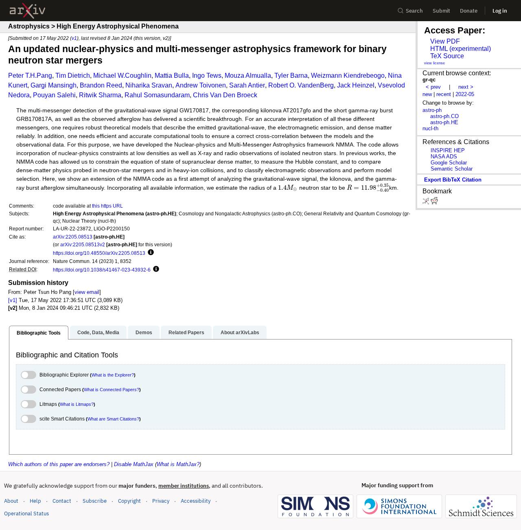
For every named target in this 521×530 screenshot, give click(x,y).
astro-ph (432, 110)
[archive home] (27, 11)
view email (86, 292)
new (427, 94)
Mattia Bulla (172, 75)
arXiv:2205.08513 (72, 236)
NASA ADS (444, 156)
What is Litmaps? (77, 404)
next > (465, 87)
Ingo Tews (206, 75)
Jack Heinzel (355, 85)
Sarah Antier (247, 85)
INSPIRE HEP (448, 150)
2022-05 (464, 94)
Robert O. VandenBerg (301, 85)
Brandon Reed (101, 85)
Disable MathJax (133, 464)
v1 (74, 38)
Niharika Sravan (148, 85)
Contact (62, 500)
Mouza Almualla (248, 75)
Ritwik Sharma (100, 95)
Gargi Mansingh (54, 85)
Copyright (129, 500)
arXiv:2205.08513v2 (82, 244)
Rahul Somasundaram (157, 95)
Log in (500, 10)
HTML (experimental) (460, 48)
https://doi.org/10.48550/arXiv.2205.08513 (99, 253)
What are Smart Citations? (113, 418)
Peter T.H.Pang (30, 75)
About (11, 500)
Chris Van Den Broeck (225, 95)
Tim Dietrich (72, 75)
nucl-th (430, 128)
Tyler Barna (291, 75)
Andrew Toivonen (200, 85)
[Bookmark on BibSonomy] (426, 202)
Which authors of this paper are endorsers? (58, 464)
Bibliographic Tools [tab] (39, 333)
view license (434, 63)
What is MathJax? (178, 464)
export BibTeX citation (453, 180)
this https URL (107, 205)
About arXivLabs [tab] (240, 332)
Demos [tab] (144, 332)
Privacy (160, 500)
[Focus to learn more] (149, 252)
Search (414, 10)
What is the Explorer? (113, 374)
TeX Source (447, 56)
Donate (468, 10)
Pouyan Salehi (54, 95)
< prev (433, 87)
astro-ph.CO (444, 116)
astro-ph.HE (444, 122)
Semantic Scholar (452, 169)
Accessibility (195, 500)
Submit (441, 10)
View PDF (445, 41)
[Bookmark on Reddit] (434, 202)
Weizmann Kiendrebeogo (348, 75)
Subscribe (95, 500)
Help (35, 500)
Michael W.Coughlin (122, 75)
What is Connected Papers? (111, 389)
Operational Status (26, 513)
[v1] (12, 300)
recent (443, 94)
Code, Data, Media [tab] (98, 332)
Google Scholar (449, 163)
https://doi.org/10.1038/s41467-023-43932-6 (102, 269)
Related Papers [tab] (186, 332)
